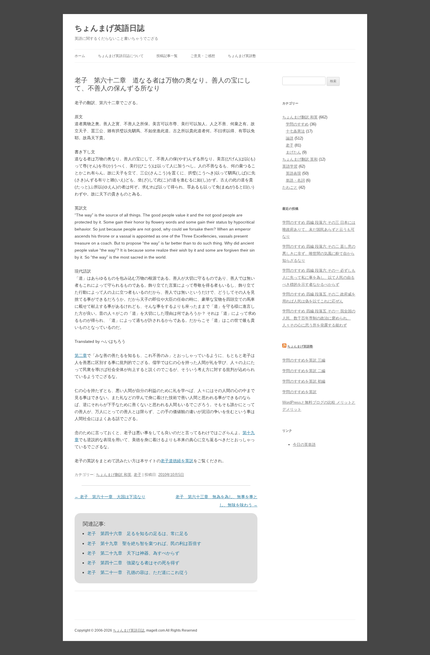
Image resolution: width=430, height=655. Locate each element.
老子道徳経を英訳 (177, 460)
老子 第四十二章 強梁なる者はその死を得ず (133, 562)
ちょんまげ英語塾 (242, 56)
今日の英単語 (304, 444)
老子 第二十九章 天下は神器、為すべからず (133, 553)
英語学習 (289, 166)
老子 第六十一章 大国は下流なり (110, 496)
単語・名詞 (295, 180)
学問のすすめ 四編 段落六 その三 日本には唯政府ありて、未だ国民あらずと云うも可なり (318, 229)
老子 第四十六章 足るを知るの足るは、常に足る (137, 533)
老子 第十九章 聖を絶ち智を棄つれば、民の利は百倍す (144, 543)
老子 (137, 474)
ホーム (80, 56)
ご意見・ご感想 (202, 56)
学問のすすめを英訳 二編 (303, 371)
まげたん (293, 152)
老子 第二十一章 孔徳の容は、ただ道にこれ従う (137, 572)
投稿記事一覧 (167, 56)
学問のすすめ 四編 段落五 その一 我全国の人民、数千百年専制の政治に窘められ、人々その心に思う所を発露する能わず (318, 318)
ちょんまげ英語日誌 (110, 28)
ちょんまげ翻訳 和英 (113, 474)
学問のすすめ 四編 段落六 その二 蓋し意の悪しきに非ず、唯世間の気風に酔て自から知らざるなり (318, 253)
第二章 (81, 355)
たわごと (289, 187)
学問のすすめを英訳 (299, 392)
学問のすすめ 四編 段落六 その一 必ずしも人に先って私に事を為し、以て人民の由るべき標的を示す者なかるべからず (318, 277)
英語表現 (293, 173)
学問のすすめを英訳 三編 (303, 360)
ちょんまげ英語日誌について (121, 56)
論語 (289, 138)
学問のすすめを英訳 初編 (303, 381)
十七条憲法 (295, 131)
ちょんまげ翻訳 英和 (300, 159)
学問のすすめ (297, 124)
